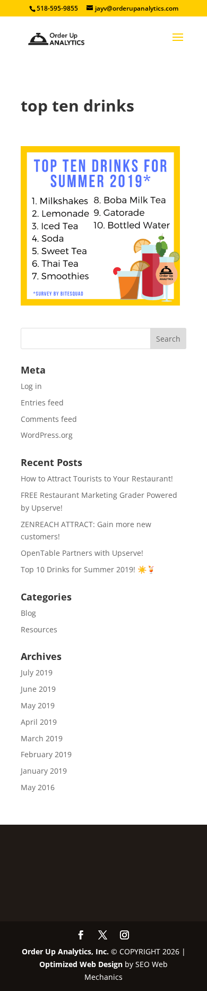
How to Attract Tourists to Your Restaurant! (97, 478)
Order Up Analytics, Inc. (65, 951)
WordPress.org (47, 435)
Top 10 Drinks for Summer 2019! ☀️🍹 (88, 569)
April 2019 (39, 722)
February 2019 (46, 754)
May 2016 (38, 787)
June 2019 (38, 689)
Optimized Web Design (81, 964)
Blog (28, 613)
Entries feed (42, 402)
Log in (31, 386)
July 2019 (37, 672)
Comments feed (49, 419)
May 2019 (38, 705)
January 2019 (44, 771)
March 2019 (42, 738)
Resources (39, 629)
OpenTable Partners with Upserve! (82, 553)
